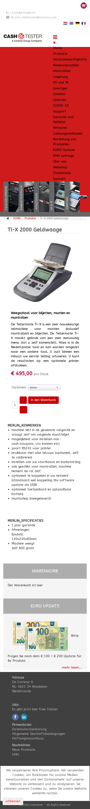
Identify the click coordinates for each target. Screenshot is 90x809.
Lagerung (60, 77)
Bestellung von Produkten (64, 141)
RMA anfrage (63, 156)
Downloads (62, 173)
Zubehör (59, 94)
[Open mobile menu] (55, 37)
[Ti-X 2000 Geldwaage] (45, 272)
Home (57, 48)
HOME (17, 218)
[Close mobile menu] (54, 43)
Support (59, 111)
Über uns (59, 161)
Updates (59, 100)
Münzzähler (62, 71)
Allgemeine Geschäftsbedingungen (38, 734)
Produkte (60, 54)
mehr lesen (70, 667)
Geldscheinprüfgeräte (70, 59)
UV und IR (60, 82)
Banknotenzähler (66, 65)
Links (15, 754)
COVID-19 (61, 105)
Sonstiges (60, 88)
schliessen (12, 801)
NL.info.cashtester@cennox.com (33, 17)
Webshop (60, 167)
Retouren (60, 128)
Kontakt (59, 179)
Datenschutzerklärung (29, 729)
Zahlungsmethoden (68, 133)
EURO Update (64, 150)
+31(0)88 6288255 (22, 12)
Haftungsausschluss (28, 738)
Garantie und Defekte (63, 119)
